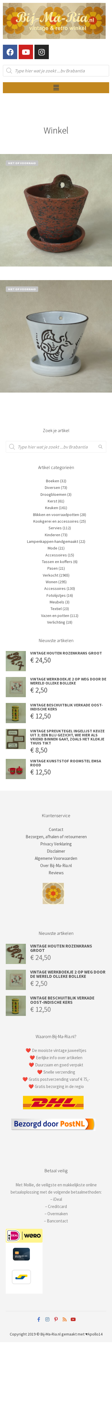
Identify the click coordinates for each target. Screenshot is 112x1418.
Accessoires (56, 555)
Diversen (52, 487)
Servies (55, 527)
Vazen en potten (55, 615)
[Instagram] (41, 52)
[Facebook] (10, 52)
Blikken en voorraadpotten (56, 514)
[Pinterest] (56, 1319)
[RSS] (64, 1319)
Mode (52, 548)
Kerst (52, 501)
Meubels (57, 602)
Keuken (51, 507)
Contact (56, 829)
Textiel (56, 608)
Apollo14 (95, 1334)
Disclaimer (56, 851)
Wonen (51, 581)
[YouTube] (73, 1319)
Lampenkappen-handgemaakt (52, 541)
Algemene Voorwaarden (56, 858)
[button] (56, 87)
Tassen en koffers (57, 561)
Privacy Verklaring (56, 844)
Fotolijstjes (56, 595)
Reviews (56, 872)
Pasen (52, 568)
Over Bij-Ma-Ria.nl (56, 865)
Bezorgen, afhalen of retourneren (56, 836)
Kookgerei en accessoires (56, 521)
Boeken (52, 480)
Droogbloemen (53, 494)
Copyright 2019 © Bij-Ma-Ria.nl (35, 1334)
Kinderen (52, 534)
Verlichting (56, 622)
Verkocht (50, 575)
